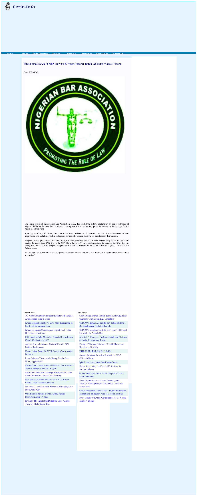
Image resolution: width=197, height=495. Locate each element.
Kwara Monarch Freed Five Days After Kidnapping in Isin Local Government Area (48, 324)
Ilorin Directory (40, 53)
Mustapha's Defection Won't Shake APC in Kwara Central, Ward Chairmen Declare (47, 381)
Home (10, 53)
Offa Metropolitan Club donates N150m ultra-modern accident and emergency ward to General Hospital (102, 392)
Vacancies (86, 53)
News (25, 53)
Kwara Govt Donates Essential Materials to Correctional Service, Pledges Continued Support (49, 367)
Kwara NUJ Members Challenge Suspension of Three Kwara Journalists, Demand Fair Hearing (48, 374)
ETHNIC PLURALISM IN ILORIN (95, 351)
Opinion (56, 53)
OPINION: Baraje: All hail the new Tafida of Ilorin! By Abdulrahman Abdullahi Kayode (102, 324)
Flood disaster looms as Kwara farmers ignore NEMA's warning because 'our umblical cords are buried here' (101, 383)
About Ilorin (102, 53)
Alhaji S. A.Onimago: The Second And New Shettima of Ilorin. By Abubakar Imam (103, 338)
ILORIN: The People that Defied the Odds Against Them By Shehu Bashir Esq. (47, 402)
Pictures (71, 53)
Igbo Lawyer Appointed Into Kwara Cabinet (98, 362)
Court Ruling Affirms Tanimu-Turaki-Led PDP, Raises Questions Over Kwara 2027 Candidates (103, 317)
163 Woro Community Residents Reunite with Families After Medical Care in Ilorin (49, 317)
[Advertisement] (117, 23)
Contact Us (117, 53)
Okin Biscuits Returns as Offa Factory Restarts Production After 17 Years (45, 395)
